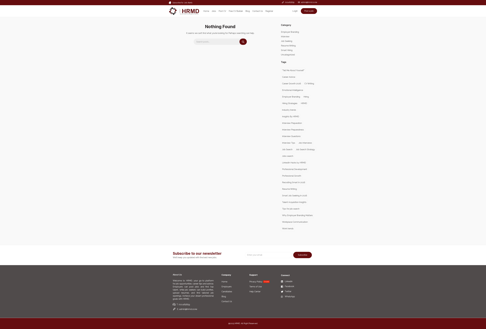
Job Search (287, 149)
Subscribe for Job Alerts (182, 3)
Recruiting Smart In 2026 (293, 182)
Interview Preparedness (293, 130)
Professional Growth (291, 176)
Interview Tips (288, 143)
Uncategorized (288, 54)
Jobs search (287, 156)
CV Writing (309, 83)
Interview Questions (291, 136)
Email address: (268, 255)
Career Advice (288, 77)
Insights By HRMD (290, 116)
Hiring (306, 97)
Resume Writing (288, 45)
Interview (285, 36)
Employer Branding (290, 32)
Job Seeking (286, 41)
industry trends (289, 110)
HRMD (304, 103)
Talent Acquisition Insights (294, 202)
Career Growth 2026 (291, 83)
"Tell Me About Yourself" (293, 70)
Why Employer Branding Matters (297, 215)
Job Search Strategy (305, 149)
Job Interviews (305, 143)
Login (295, 11)
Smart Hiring (286, 50)
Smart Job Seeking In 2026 (294, 195)
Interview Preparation (292, 123)
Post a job (309, 11)
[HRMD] (184, 11)
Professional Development (294, 169)
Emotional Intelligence (292, 90)
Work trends (287, 228)
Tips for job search (290, 209)
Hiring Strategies (289, 103)
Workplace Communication (295, 222)
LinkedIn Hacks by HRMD (294, 162)
